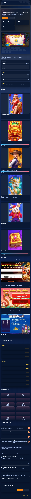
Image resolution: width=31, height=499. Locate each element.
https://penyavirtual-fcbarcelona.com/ (25, 496)
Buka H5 (26, 490)
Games (21, 1)
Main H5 (11, 18)
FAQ (28, 3)
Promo (24, 1)
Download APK (5, 18)
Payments (28, 1)
